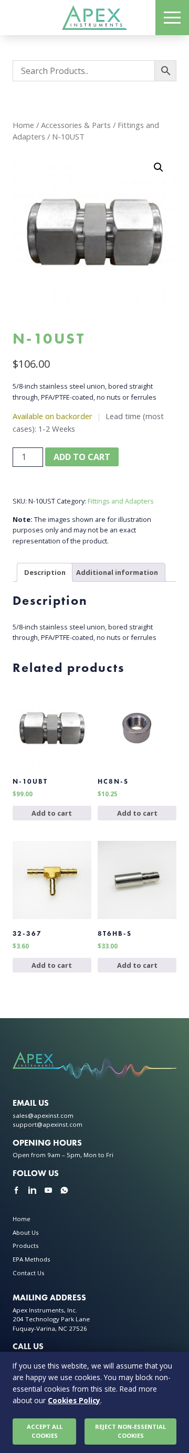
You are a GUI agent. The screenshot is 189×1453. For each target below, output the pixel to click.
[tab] (45, 572)
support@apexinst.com (47, 1124)
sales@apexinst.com (43, 1115)
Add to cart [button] (52, 813)
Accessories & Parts (76, 125)
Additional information (117, 572)
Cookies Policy (74, 1400)
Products (26, 1245)
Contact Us (29, 1273)
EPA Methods (31, 1259)
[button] (158, 167)
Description (45, 572)
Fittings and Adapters (121, 501)
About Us (26, 1232)
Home (23, 125)
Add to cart (82, 457)
